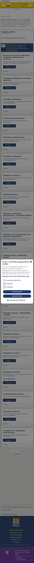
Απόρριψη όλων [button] (17, 292)
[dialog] (17, 281)
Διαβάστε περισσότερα (23, 274)
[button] (17, 276)
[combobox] (31, 262)
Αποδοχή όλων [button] (17, 296)
